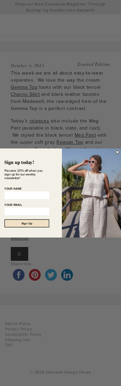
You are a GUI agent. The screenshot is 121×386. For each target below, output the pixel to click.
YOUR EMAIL (13, 204)
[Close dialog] (117, 152)
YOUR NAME (13, 188)
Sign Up (27, 223)
